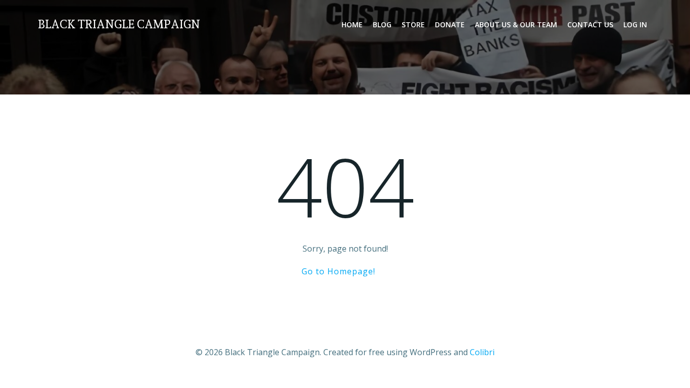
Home (352, 24)
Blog (382, 24)
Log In (635, 24)
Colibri (482, 352)
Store (413, 24)
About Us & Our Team (516, 24)
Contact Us (590, 24)
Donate (450, 24)
